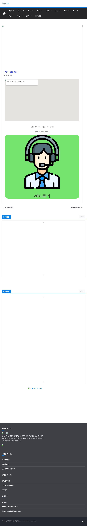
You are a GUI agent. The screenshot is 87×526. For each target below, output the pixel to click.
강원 (38, 10)
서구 (11, 75)
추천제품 (38, 16)
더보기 (82, 217)
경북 (74, 10)
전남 (10, 16)
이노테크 (4, 490)
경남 (65, 10)
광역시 (19, 10)
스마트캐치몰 (6, 481)
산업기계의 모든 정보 (8, 469)
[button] (13, 10)
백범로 (7, 75)
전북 (19, 16)
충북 (56, 10)
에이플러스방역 (75, 207)
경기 (29, 10)
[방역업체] (4, 13)
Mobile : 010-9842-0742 (10, 507)
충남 (47, 10)
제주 (27, 16)
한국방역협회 (6, 460)
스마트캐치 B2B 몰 (8, 485)
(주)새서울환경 (8, 207)
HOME (83, 522)
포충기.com (5, 464)
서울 (10, 10)
